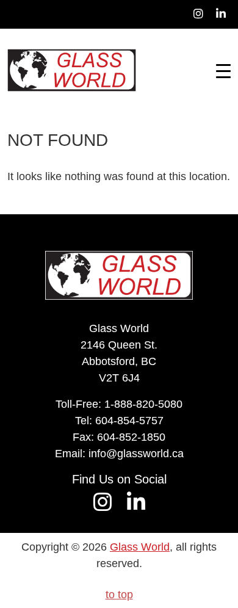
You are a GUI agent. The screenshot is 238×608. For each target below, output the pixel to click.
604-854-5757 (129, 420)
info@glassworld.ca (136, 453)
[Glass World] (71, 70)
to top (119, 594)
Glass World (140, 547)
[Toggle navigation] (223, 70)
